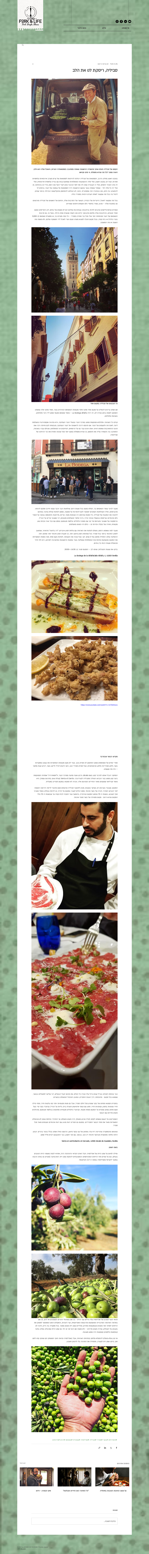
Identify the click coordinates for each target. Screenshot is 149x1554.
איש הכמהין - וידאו (43, 1490)
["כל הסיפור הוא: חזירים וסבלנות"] (74, 1476)
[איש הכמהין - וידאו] (37, 1476)
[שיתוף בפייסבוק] (116, 1448)
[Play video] (74, 728)
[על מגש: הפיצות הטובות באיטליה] (112, 1476)
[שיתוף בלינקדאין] (105, 1448)
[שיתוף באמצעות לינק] (99, 1448)
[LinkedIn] (125, 21)
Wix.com (23, 1551)
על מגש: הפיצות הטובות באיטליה (113, 1490)
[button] (23, 45)
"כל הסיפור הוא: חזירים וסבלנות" (76, 1490)
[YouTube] (129, 21)
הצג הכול (22, 1463)
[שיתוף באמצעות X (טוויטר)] (111, 1448)
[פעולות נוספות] (32, 64)
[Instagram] (117, 21)
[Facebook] (121, 21)
